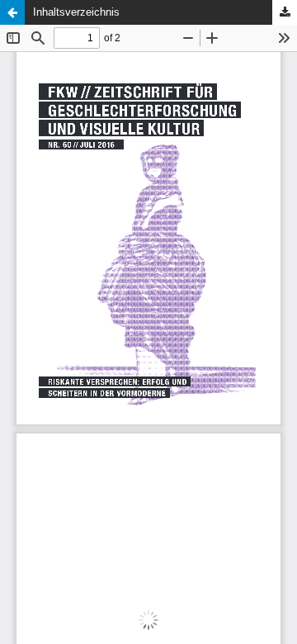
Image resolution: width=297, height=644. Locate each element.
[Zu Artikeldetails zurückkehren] (12, 12)
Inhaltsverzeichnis (76, 12)
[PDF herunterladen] (284, 12)
